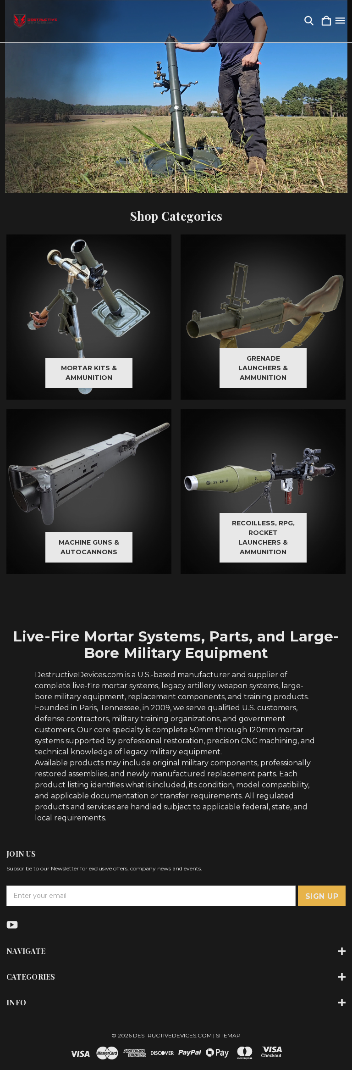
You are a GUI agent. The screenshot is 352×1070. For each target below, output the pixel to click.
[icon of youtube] (12, 925)
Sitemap (228, 1035)
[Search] (309, 21)
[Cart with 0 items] (326, 21)
